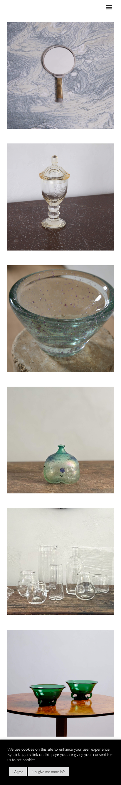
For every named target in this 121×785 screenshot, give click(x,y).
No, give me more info (48, 771)
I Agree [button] (17, 771)
